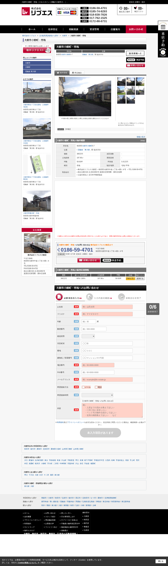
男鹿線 (78, 502)
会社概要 (27, 517)
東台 (46, 460)
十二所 (46, 475)
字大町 (49, 463)
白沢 (41, 475)
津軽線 (98, 502)
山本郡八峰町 (78, 449)
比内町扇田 (39, 460)
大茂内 (107, 460)
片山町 (63, 460)
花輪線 (84, 54)
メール (88, 387)
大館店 (86, 516)
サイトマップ (29, 527)
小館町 (68, 54)
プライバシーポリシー (75, 422)
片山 (77, 463)
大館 (36, 475)
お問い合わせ (50, 513)
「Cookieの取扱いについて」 (27, 563)
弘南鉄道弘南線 (88, 502)
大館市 (63, 54)
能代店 (86, 523)
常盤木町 (70, 463)
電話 (100, 387)
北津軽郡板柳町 (110, 498)
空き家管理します (68, 517)
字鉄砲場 (52, 460)
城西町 (93, 463)
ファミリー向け (51, 527)
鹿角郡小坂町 (56, 449)
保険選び (64, 531)
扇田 (51, 475)
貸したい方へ (66, 513)
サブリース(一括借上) (69, 520)
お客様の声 (49, 524)
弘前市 (64, 498)
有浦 (58, 460)
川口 (26, 460)
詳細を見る (130, 278)
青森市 (43, 498)
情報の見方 (141, 137)
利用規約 (60, 422)
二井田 (56, 463)
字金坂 (86, 463)
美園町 (31, 463)
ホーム (26, 513)
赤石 (81, 463)
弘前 (77, 505)
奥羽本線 (44, 502)
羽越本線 (70, 502)
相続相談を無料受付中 (69, 527)
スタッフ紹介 (50, 517)
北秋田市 (46, 449)
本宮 (26, 463)
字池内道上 (120, 460)
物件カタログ (29, 531)
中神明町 (63, 463)
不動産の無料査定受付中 (70, 524)
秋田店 (86, 520)
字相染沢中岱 (99, 460)
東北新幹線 (126, 502)
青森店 (86, 527)
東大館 (90, 54)
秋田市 (26, 449)
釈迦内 (31, 460)
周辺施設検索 (50, 520)
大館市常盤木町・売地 (31, 213)
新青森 (88, 505)
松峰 (113, 460)
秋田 (72, 505)
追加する (140, 278)
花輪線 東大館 (30, 71)
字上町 (132, 460)
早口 (77, 460)
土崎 (94, 505)
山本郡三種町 (67, 449)
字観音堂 (70, 460)
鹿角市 (39, 449)
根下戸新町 (88, 460)
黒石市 (78, 498)
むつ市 (93, 498)
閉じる (160, 561)
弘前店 (86, 530)
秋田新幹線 (115, 502)
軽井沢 (37, 463)
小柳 (82, 505)
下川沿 (31, 475)
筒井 (43, 505)
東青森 (66, 505)
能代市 (33, 449)
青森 (48, 505)
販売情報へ (134, 53)
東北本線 (106, 502)
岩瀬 (81, 460)
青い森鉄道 (54, 502)
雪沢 (137, 460)
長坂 (127, 460)
